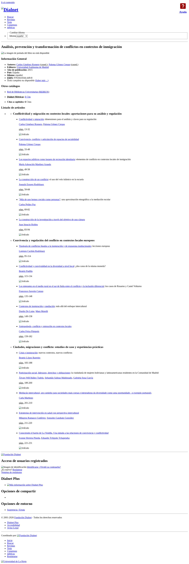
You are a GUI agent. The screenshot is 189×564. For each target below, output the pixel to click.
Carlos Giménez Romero (28, 64)
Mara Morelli (42, 311)
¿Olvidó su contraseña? (50, 467)
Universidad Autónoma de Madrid (33, 67)
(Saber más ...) (41, 80)
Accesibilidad (13, 525)
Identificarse (33, 467)
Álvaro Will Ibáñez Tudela (31, 378)
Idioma (12, 36)
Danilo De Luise (26, 311)
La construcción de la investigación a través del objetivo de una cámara (52, 219)
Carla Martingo (26, 398)
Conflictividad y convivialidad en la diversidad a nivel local (46, 266)
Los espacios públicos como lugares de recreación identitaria (47, 159)
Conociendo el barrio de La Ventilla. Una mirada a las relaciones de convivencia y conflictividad (64, 433)
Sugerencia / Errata (16, 510)
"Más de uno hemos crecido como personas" (39, 199)
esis (9, 22)
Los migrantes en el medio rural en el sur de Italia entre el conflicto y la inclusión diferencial (61, 286)
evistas (11, 19)
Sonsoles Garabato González (60, 418)
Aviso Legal (12, 528)
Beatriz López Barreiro (29, 357)
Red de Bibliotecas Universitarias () (28, 92)
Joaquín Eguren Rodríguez (31, 184)
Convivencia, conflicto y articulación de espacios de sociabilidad (49, 139)
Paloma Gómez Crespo (59, 64)
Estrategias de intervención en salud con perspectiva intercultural (49, 413)
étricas (11, 27)
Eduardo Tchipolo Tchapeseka (55, 438)
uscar (10, 17)
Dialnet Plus (12, 522)
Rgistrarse (12, 556)
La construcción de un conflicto (33, 179)
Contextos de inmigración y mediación (37, 306)
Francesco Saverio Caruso (31, 291)
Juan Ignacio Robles (28, 224)
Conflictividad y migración (31, 119)
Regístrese (17, 469)
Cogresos (12, 25)
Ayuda (183, 6)
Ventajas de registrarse (11, 472)
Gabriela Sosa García (83, 378)
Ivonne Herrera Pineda (29, 438)
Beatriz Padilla (25, 271)
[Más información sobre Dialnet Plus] (25, 485)
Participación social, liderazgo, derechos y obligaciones (44, 373)
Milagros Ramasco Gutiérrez (32, 418)
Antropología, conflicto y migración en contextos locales (45, 326)
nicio (9, 540)
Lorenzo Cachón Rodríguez (32, 251)
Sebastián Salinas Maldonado (58, 378)
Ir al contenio (8, 2)
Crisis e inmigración (28, 352)
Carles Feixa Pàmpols (29, 331)
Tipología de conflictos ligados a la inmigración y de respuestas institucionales (55, 246)
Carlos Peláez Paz (27, 204)
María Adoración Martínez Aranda (35, 164)
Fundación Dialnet (23, 517)
